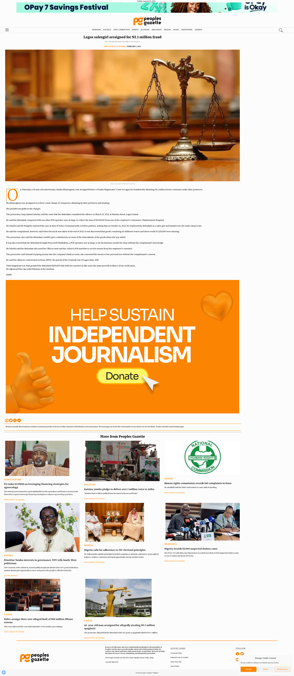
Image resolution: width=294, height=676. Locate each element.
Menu (15, 30)
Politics (107, 30)
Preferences (282, 669)
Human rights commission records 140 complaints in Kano (198, 483)
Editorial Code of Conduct (179, 657)
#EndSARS (96, 30)
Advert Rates (175, 666)
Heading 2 (171, 544)
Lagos (8, 614)
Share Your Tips (176, 662)
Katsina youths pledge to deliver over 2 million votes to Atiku (119, 489)
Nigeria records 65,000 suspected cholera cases (190, 548)
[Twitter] (11, 420)
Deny (265, 669)
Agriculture (12, 479)
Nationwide (186, 30)
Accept (249, 669)
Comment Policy (176, 653)
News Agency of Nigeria (115, 46)
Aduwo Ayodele (11, 576)
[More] (19, 420)
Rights (135, 30)
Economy (145, 30)
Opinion (198, 30)
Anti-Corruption (121, 30)
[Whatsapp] (15, 420)
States (168, 478)
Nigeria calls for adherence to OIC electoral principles (115, 550)
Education (157, 30)
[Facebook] (6, 420)
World (88, 545)
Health (167, 30)
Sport (176, 30)
